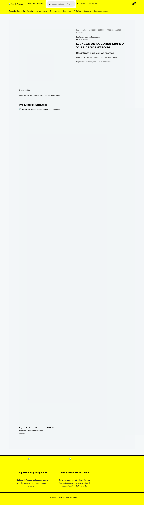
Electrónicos (55, 11)
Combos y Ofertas (101, 11)
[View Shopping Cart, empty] (133, 4)
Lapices (84, 30)
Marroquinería (41, 11)
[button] (34, 11)
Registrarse (82, 4)
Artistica (77, 11)
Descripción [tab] (24, 90)
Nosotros (40, 4)
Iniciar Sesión (94, 4)
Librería (29, 11)
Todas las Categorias (17, 11)
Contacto (31, 4)
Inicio (78, 30)
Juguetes (67, 11)
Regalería (87, 11)
